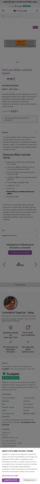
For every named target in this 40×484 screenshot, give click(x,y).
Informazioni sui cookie (10, 475)
